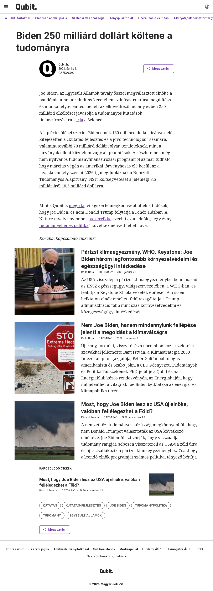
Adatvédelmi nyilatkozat (71, 549)
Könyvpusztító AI (121, 18)
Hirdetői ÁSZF (152, 549)
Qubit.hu (63, 64)
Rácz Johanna (90, 417)
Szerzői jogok (38, 549)
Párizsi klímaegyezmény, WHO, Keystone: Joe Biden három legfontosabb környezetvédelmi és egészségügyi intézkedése (139, 259)
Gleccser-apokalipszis (51, 18)
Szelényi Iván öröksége (88, 18)
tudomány (106, 272)
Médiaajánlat (128, 549)
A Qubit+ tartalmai (17, 18)
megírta (76, 205)
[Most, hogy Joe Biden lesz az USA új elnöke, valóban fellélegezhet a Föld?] (44, 430)
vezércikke (100, 219)
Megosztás (160, 69)
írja (79, 120)
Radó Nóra (87, 272)
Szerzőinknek (97, 556)
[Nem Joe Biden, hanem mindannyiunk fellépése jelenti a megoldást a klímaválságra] (44, 358)
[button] (50, 505)
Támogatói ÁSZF (180, 549)
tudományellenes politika (64, 225)
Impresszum (15, 549)
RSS (200, 549)
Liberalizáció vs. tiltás (153, 18)
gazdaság (66, 72)
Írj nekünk (118, 556)
